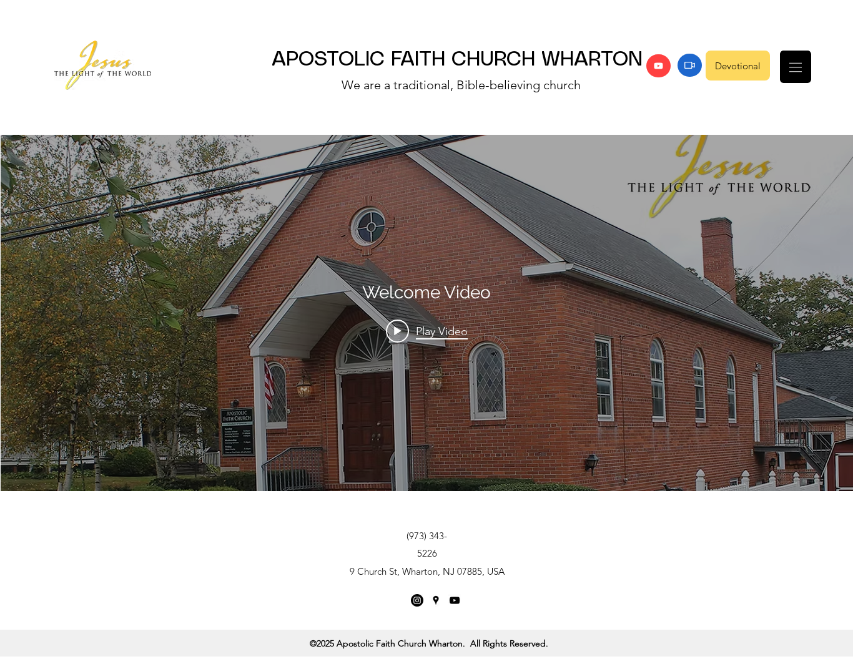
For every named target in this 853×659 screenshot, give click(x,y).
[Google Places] (436, 600)
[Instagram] (417, 600)
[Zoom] (690, 65)
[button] (795, 67)
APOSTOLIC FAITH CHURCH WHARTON (457, 60)
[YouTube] (658, 65)
